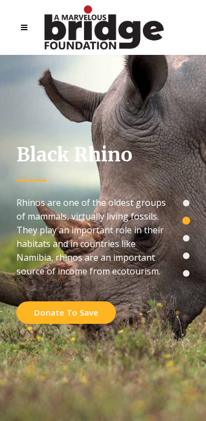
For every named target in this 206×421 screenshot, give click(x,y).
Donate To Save (66, 312)
